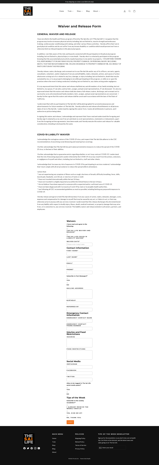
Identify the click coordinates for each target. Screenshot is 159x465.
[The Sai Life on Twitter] (28, 448)
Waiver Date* (73, 241)
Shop (79, 11)
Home (61, 11)
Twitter (71, 376)
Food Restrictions (76, 349)
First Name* (72, 250)
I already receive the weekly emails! (77, 407)
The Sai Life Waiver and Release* (78, 231)
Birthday (71, 300)
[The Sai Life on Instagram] (35, 448)
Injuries (71, 337)
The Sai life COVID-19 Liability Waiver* (77, 237)
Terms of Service (80, 445)
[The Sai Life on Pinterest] (32, 448)
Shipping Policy (80, 438)
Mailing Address (75, 288)
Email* (70, 263)
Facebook (71, 370)
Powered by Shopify (85, 458)
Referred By (73, 306)
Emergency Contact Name (79, 318)
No (68, 285)
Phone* (70, 269)
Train (70, 11)
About (95, 11)
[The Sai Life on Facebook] (24, 448)
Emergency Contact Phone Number (76, 324)
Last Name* (72, 257)
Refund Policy (79, 442)
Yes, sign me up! (74, 413)
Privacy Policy (80, 449)
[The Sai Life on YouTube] (39, 448)
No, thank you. (74, 417)
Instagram (72, 364)
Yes (68, 280)
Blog (88, 11)
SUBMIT (70, 422)
